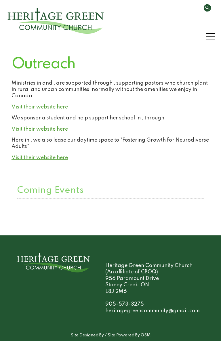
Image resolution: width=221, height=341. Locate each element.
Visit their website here (40, 107)
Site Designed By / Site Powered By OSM (110, 335)
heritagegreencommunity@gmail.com (152, 310)
